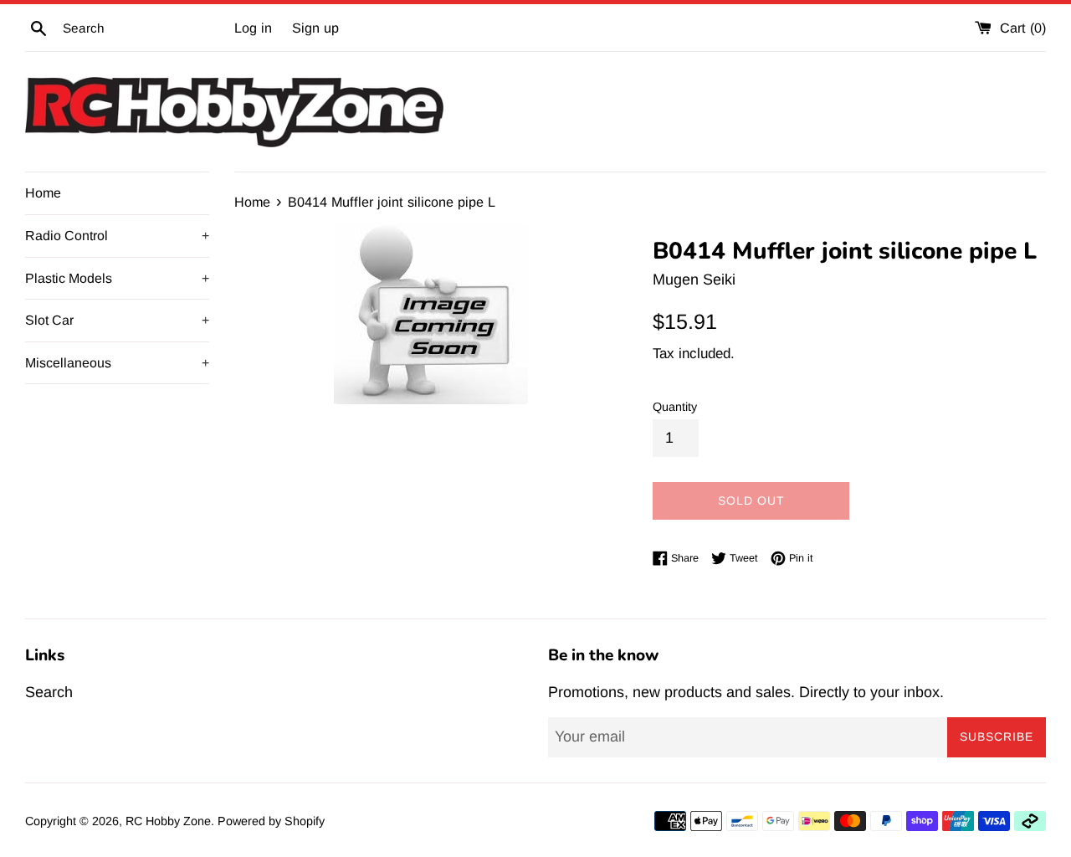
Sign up (315, 27)
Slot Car (117, 320)
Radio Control (117, 235)
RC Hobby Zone (168, 821)
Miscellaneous (117, 363)
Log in (253, 27)
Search (49, 692)
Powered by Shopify (271, 821)
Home (43, 193)
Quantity (675, 406)
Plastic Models (117, 278)
